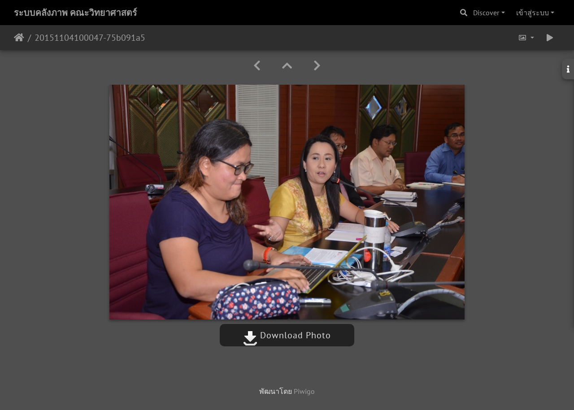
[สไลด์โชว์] (549, 38)
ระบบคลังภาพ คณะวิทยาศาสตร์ (75, 12)
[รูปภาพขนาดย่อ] (287, 65)
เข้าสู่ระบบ (532, 12)
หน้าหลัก (19, 37)
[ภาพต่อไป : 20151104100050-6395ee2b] (317, 65)
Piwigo (304, 391)
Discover (486, 12)
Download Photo (294, 335)
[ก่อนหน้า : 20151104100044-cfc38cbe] (257, 65)
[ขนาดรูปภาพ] (526, 38)
